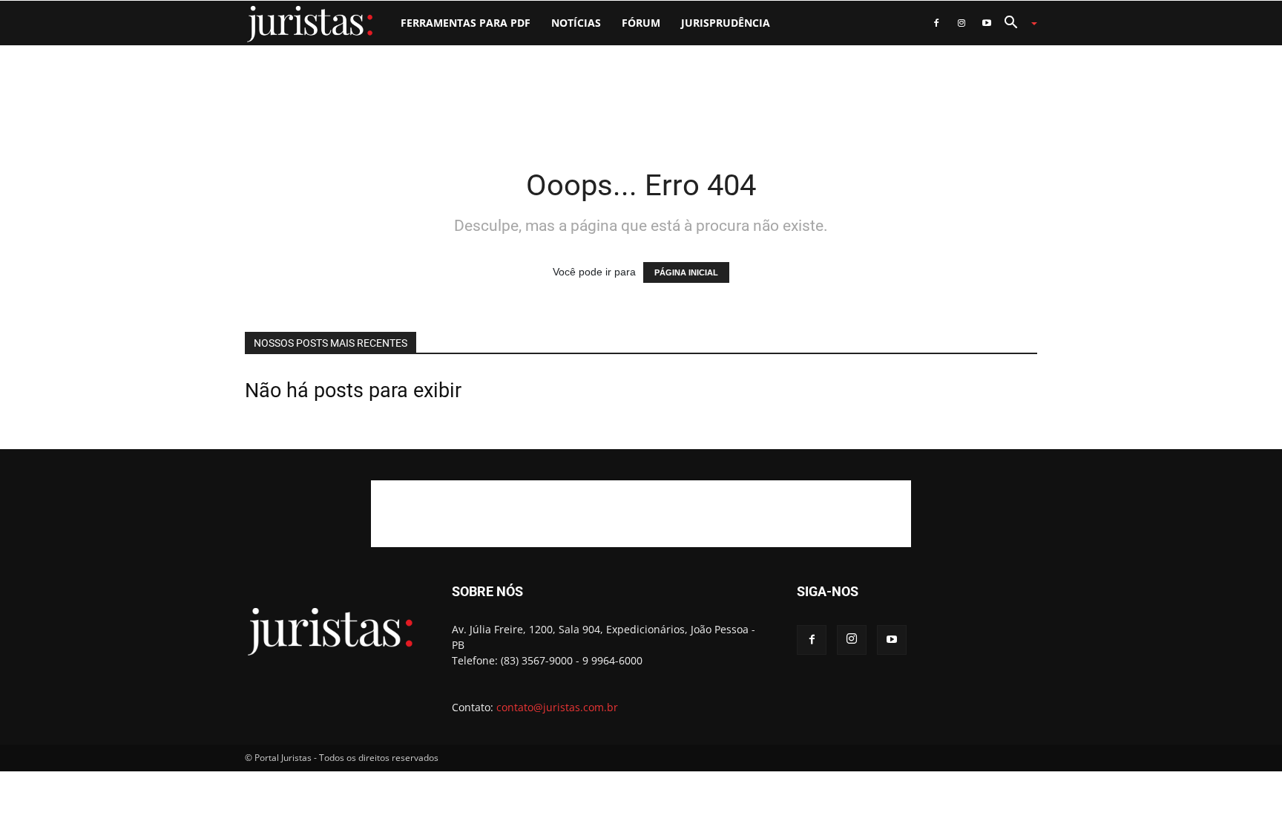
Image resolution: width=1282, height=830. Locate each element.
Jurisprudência (725, 23)
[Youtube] (987, 23)
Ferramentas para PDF (465, 23)
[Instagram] (961, 23)
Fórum (641, 23)
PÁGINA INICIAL (686, 272)
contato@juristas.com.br (557, 707)
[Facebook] (936, 23)
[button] (1015, 24)
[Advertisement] (641, 96)
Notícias (576, 23)
